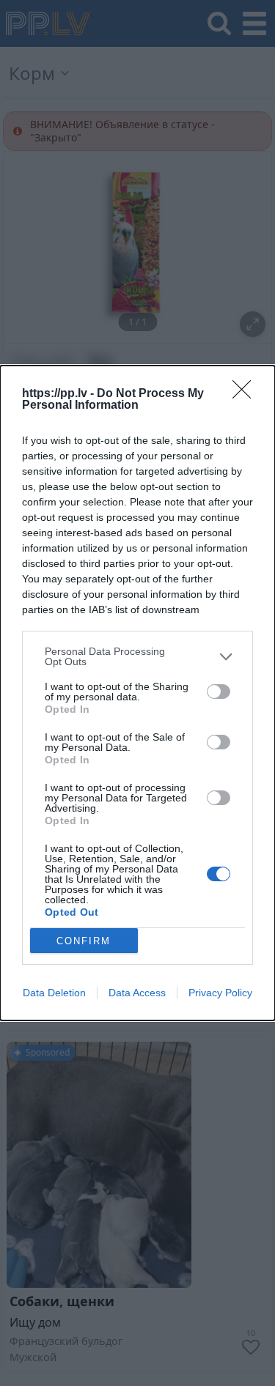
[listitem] (137, 656)
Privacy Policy (220, 992)
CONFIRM (83, 940)
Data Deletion (54, 992)
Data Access (137, 992)
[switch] (218, 691)
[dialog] (137, 693)
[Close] (246, 394)
